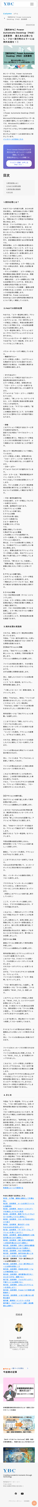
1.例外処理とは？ (12, 183)
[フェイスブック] (16, 1494)
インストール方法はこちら (13, 139)
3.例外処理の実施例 (13, 189)
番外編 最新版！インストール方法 (16, 1300)
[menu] (31, 4)
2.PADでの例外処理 (13, 186)
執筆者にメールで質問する (13, 1188)
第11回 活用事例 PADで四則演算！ (17, 1251)
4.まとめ (9, 192)
